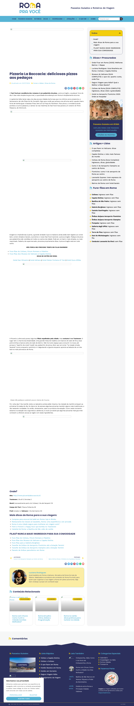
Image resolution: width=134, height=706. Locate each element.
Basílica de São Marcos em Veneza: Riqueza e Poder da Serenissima (85, 679)
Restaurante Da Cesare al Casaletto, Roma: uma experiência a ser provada (41, 522)
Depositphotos (104, 693)
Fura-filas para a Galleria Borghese (26, 543)
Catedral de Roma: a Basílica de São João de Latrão (32, 529)
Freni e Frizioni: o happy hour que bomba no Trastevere (34, 527)
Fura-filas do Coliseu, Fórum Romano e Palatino (29, 251)
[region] (24, 690)
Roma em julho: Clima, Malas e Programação (44, 618)
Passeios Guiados (25, 19)
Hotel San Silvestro (21, 260)
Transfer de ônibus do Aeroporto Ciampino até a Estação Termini (38, 548)
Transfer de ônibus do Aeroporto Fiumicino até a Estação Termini (38, 545)
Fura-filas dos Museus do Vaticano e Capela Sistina (30, 254)
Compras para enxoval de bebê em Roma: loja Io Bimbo (34, 519)
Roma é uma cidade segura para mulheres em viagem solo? (35, 524)
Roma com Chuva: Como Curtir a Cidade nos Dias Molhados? (20, 619)
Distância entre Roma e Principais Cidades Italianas (84, 688)
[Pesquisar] (121, 18)
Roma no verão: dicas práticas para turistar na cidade (72, 618)
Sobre (93, 19)
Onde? (95, 39)
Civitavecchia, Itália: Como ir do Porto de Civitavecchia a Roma (85, 660)
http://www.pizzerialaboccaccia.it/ (27, 495)
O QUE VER (82, 19)
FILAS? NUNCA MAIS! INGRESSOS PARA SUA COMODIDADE (107, 49)
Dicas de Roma (50, 83)
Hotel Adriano (35, 260)
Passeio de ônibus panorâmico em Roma (28, 550)
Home (14, 19)
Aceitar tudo (24, 699)
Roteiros (37, 19)
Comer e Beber (38, 83)
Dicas (45, 19)
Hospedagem (57, 19)
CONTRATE (22, 665)
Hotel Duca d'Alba (74, 260)
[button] (66, 88)
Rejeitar (33, 695)
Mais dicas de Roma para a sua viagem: (106, 43)
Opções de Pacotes (106, 135)
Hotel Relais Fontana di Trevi (53, 260)
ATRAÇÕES (71, 19)
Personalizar (16, 695)
